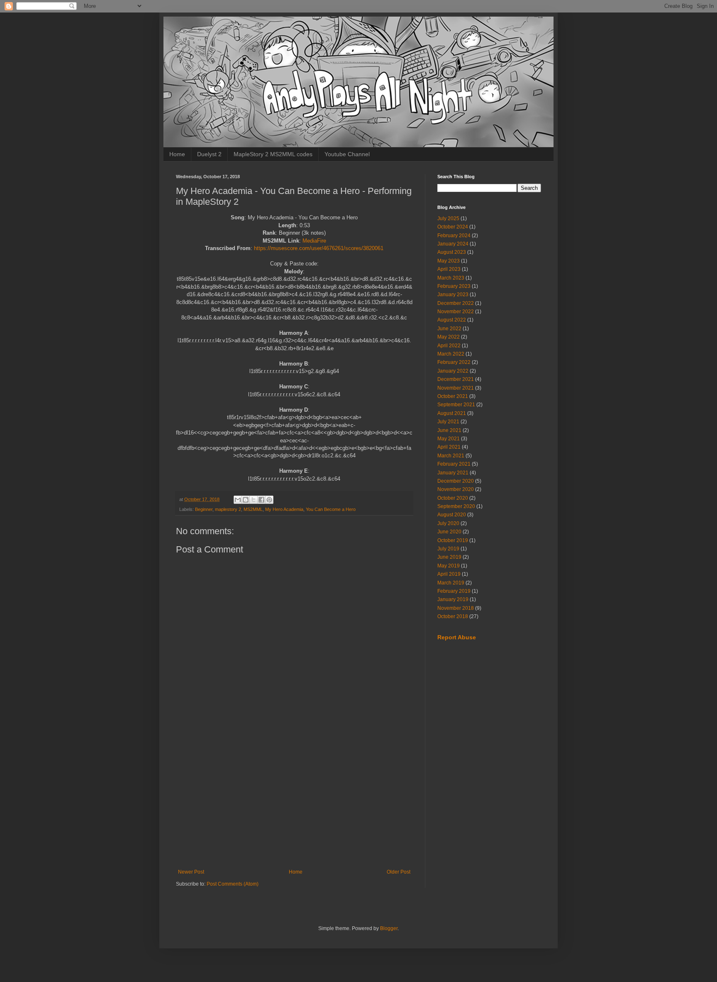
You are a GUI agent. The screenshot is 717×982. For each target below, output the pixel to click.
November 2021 (455, 388)
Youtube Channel (347, 154)
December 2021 (455, 379)
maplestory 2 (228, 509)
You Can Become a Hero (331, 509)
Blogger (389, 928)
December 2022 (455, 303)
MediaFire (314, 241)
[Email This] (238, 500)
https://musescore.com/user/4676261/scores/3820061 (318, 248)
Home (177, 154)
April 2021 (449, 447)
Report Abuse (456, 637)
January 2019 (452, 599)
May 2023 (448, 261)
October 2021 (452, 396)
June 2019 (449, 557)
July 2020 (448, 523)
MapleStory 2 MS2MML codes (273, 154)
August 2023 (451, 252)
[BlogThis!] (245, 500)
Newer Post (191, 872)
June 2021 (449, 430)
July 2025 (448, 218)
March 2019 (450, 583)
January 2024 (452, 244)
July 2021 (448, 422)
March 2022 (450, 354)
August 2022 (451, 320)
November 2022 (455, 311)
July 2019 (448, 549)
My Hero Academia (284, 509)
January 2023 (452, 294)
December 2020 (455, 481)
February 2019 (454, 591)
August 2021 (451, 413)
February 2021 (454, 464)
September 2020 (456, 506)
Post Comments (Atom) (233, 884)
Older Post (398, 872)
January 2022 (452, 371)
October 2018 (452, 616)
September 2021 (456, 405)
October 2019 (452, 540)
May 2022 (448, 337)
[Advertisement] (294, 800)
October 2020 (452, 498)
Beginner (203, 509)
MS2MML (253, 509)
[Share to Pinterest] (269, 500)
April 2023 (449, 269)
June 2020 (449, 532)
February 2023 (454, 286)
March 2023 (450, 278)
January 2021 (452, 473)
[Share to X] (253, 500)
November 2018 (455, 608)
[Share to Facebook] (261, 500)
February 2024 (454, 235)
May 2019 (448, 566)
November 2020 (455, 489)
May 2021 (448, 439)
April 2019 (449, 574)
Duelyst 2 (209, 154)
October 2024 (452, 227)
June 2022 (449, 328)
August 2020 (451, 515)
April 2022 (449, 346)
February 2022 (454, 362)
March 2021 (450, 456)
